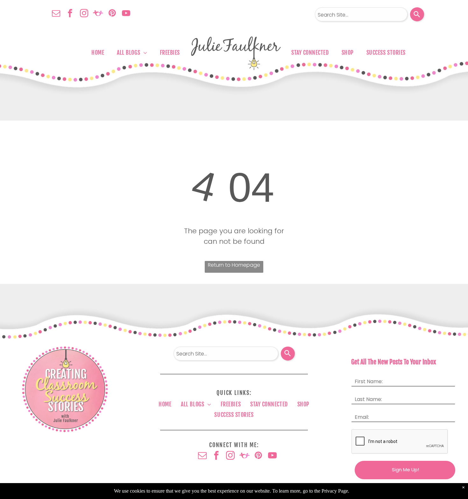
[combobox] (361, 14)
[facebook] (70, 14)
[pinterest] (112, 14)
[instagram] (84, 14)
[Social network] (98, 14)
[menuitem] (97, 52)
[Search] (417, 14)
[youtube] (126, 14)
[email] (56, 14)
